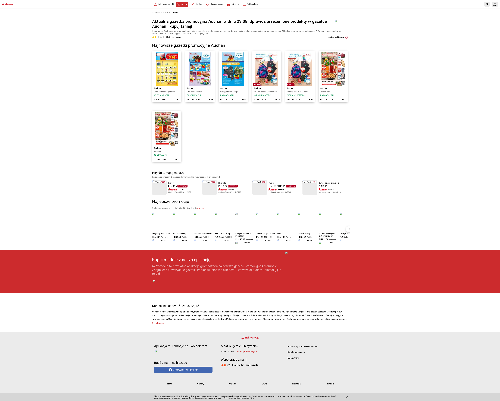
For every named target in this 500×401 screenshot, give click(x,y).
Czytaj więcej (158, 323)
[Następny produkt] (349, 229)
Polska (169, 384)
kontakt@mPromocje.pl (246, 351)
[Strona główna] (7, 4)
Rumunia (330, 384)
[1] (153, 37)
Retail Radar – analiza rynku (245, 365)
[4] (161, 37)
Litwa (264, 384)
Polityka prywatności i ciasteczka (303, 346)
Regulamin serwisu (296, 352)
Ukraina (232, 384)
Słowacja (296, 384)
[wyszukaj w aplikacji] (487, 4)
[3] (158, 37)
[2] (156, 37)
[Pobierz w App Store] (316, 272)
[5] (163, 37)
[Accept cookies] (347, 397)
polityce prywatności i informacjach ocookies (237, 398)
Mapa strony (293, 358)
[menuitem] (164, 4)
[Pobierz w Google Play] (162, 282)
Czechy (200, 384)
